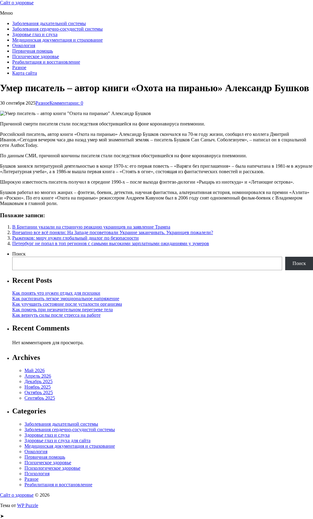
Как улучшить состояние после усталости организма (67, 304)
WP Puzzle (27, 505)
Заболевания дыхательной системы (49, 23)
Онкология (23, 45)
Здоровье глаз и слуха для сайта (57, 440)
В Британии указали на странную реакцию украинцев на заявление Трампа (91, 227)
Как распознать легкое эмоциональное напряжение (65, 298)
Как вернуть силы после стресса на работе (56, 315)
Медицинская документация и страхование (57, 40)
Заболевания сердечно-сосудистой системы (57, 29)
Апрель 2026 (37, 376)
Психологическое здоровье (52, 468)
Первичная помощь (32, 51)
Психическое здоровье (35, 56)
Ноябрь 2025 (37, 387)
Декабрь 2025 (38, 381)
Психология (37, 473)
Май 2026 (34, 370)
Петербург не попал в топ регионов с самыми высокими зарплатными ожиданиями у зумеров (110, 243)
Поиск (19, 253)
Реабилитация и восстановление (46, 62)
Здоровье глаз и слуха (34, 34)
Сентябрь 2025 (39, 398)
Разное (19, 67)
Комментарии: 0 (66, 103)
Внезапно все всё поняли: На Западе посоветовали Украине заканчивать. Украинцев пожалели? (112, 232)
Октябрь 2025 (38, 392)
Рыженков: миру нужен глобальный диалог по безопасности (75, 238)
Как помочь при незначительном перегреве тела (62, 309)
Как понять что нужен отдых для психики (56, 293)
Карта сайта (24, 73)
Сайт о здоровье (17, 2)
